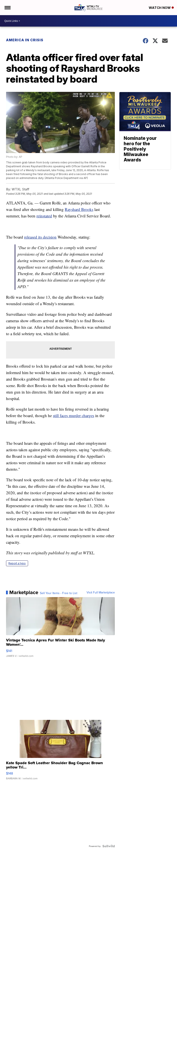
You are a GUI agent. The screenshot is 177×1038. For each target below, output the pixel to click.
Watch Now (160, 8)
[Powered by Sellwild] (108, 846)
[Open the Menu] (7, 7)
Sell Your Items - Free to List (58, 593)
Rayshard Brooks (79, 209)
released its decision (40, 237)
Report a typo (17, 563)
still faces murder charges (73, 415)
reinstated (44, 215)
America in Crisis (24, 40)
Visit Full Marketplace (101, 592)
